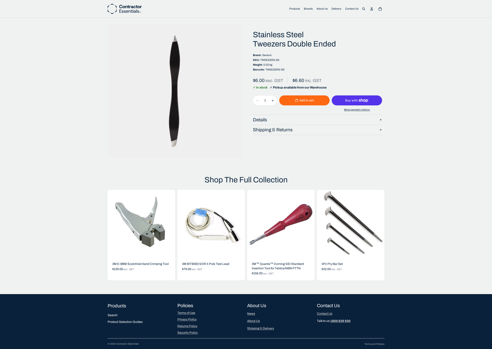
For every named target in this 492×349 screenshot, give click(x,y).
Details (260, 119)
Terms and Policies (374, 344)
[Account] (371, 9)
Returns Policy (187, 325)
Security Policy (187, 332)
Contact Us (324, 313)
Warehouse (318, 87)
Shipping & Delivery (260, 328)
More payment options (357, 109)
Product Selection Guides (125, 321)
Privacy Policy (187, 319)
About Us (253, 321)
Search (112, 315)
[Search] (363, 9)
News (251, 313)
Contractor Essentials (127, 343)
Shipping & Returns (273, 129)
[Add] (169, 251)
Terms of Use (186, 312)
